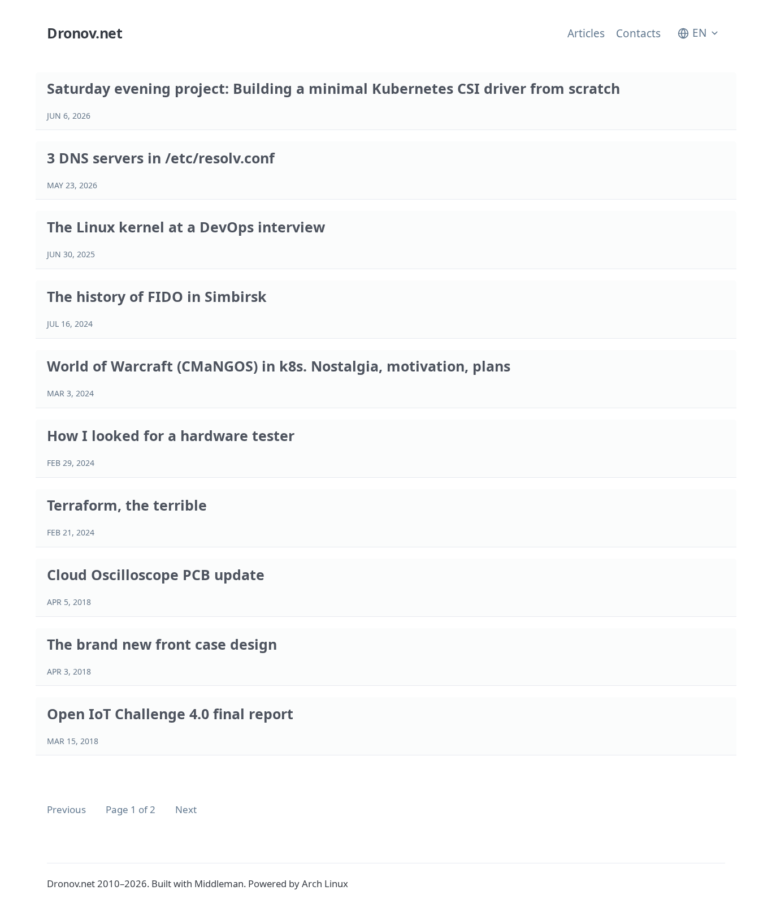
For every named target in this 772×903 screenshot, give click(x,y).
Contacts (638, 33)
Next (186, 809)
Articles (586, 33)
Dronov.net (84, 32)
